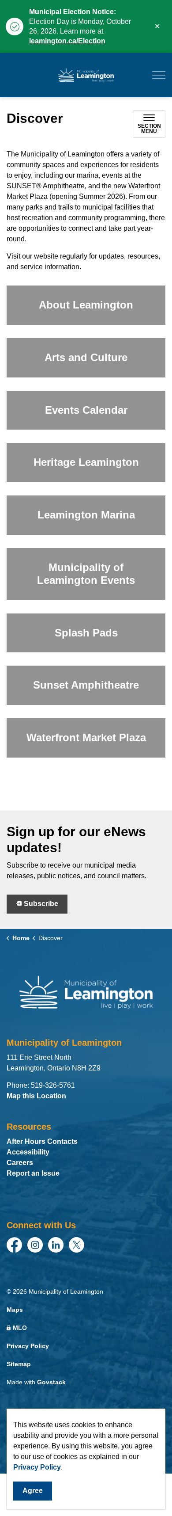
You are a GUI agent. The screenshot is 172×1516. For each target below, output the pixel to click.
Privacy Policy (37, 1467)
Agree (32, 1490)
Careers (20, 1162)
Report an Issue (33, 1173)
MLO (20, 1327)
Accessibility (28, 1152)
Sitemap (19, 1363)
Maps (15, 1309)
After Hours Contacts (42, 1141)
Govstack (51, 1382)
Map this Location (36, 1096)
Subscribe (41, 903)
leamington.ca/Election (67, 41)
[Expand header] (159, 75)
